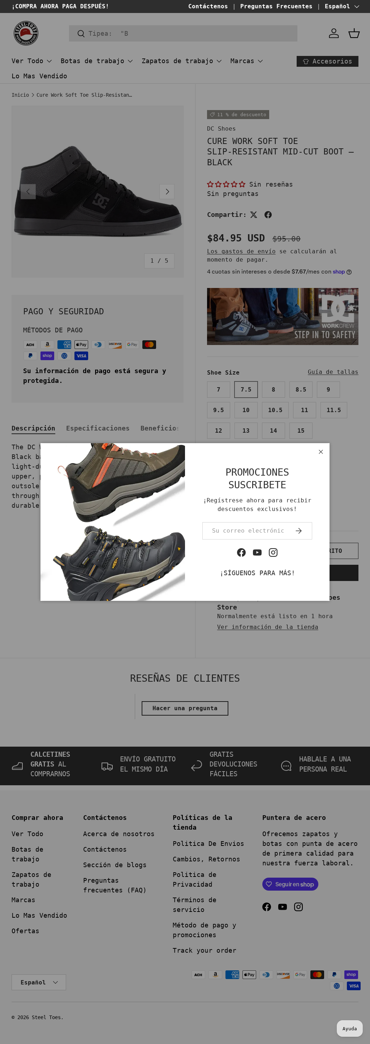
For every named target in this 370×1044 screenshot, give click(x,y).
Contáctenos (208, 6)
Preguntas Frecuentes (276, 6)
